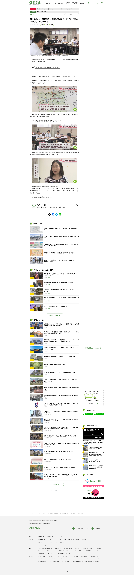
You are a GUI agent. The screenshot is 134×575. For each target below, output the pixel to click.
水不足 (38, 9)
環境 (95, 398)
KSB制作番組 (49, 542)
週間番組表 (40, 542)
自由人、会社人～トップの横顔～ (71, 539)
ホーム (31, 513)
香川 (42, 11)
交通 (47, 24)
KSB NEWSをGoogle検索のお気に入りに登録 (92, 348)
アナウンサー (61, 3)
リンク (95, 559)
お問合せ (102, 3)
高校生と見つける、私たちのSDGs (46, 550)
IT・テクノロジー (88, 398)
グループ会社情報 (88, 561)
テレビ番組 (54, 3)
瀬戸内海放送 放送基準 (43, 559)
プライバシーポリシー (54, 561)
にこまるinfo (58, 539)
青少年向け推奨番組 (60, 542)
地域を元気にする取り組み (75, 3)
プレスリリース (84, 556)
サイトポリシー (65, 561)
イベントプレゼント (68, 3)
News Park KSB (41, 539)
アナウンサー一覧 (42, 545)
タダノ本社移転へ (61, 9)
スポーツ (96, 400)
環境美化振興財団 (42, 561)
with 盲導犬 (59, 550)
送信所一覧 (54, 559)
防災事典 (99, 548)
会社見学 (79, 550)
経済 (98, 391)
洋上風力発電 (45, 9)
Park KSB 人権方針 (77, 561)
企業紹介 (82, 3)
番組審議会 (93, 556)
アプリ (97, 3)
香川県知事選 (69, 9)
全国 (45, 11)
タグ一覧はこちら (93, 403)
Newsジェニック (86, 539)
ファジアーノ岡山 (88, 400)
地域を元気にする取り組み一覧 (45, 548)
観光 (94, 396)
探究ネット (91, 548)
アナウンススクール (69, 550)
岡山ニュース (50, 536)
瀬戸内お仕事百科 (68, 548)
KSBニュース (41, 536)
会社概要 (51, 556)
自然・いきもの (88, 396)
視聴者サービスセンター (62, 556)
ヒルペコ (50, 539)
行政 (52, 24)
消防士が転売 (52, 9)
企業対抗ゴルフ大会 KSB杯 (64, 553)
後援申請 (97, 561)
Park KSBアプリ (51, 553)
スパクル (77, 548)
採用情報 (88, 3)
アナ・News (52, 545)
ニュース (48, 3)
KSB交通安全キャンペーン (90, 550)
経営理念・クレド (42, 556)
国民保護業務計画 (80, 559)
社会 (94, 391)
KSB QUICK (58, 548)
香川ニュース (59, 536)
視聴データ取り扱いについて (66, 559)
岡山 (38, 11)
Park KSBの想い (74, 556)
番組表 (93, 3)
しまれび (84, 548)
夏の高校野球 (41, 553)
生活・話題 (95, 393)
